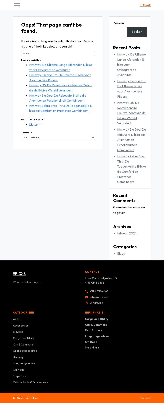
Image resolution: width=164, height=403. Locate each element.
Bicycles (18, 332)
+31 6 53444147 (99, 291)
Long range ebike (24, 363)
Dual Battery (93, 330)
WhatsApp (96, 303)
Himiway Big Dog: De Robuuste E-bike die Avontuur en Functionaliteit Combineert (131, 139)
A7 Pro (17, 319)
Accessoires (21, 325)
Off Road (18, 369)
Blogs (33, 124)
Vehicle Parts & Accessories (30, 382)
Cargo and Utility (23, 338)
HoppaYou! (145, 397)
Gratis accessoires (25, 350)
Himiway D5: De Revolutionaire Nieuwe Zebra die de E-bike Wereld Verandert (131, 113)
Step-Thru (19, 376)
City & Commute (23, 344)
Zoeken (118, 23)
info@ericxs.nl (99, 297)
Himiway (18, 357)
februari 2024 (127, 233)
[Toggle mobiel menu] (17, 5)
